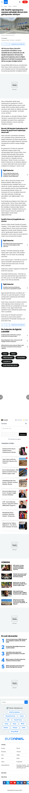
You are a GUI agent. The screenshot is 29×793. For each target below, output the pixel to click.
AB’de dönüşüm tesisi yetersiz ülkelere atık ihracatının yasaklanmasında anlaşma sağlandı (12, 347)
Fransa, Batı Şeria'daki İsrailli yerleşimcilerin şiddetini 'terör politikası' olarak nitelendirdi (11, 175)
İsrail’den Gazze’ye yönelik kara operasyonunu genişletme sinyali (12, 287)
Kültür (23, 727)
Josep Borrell (7, 361)
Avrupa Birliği (21, 357)
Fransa (22, 716)
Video (2, 761)
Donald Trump (18, 720)
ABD (8, 720)
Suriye (6, 723)
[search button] (26, 702)
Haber (5, 6)
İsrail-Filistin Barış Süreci (10, 365)
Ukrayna (15, 727)
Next (2, 755)
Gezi (2, 758)
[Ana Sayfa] (1, 6)
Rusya (14, 723)
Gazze (5, 353)
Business (3, 751)
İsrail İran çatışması (14, 712)
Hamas (13, 353)
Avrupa (3, 748)
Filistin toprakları (8, 357)
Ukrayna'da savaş (10, 716)
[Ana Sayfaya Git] (6, 2)
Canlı (25, 2)
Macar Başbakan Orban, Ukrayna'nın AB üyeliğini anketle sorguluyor (11, 340)
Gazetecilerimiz (5, 765)
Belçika (15, 6)
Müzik (22, 723)
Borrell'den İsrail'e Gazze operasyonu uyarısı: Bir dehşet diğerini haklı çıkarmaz (13, 245)
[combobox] (14, 702)
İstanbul (6, 727)
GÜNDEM (5, 562)
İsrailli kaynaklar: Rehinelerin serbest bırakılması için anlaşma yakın (11, 335)
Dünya (10, 6)
